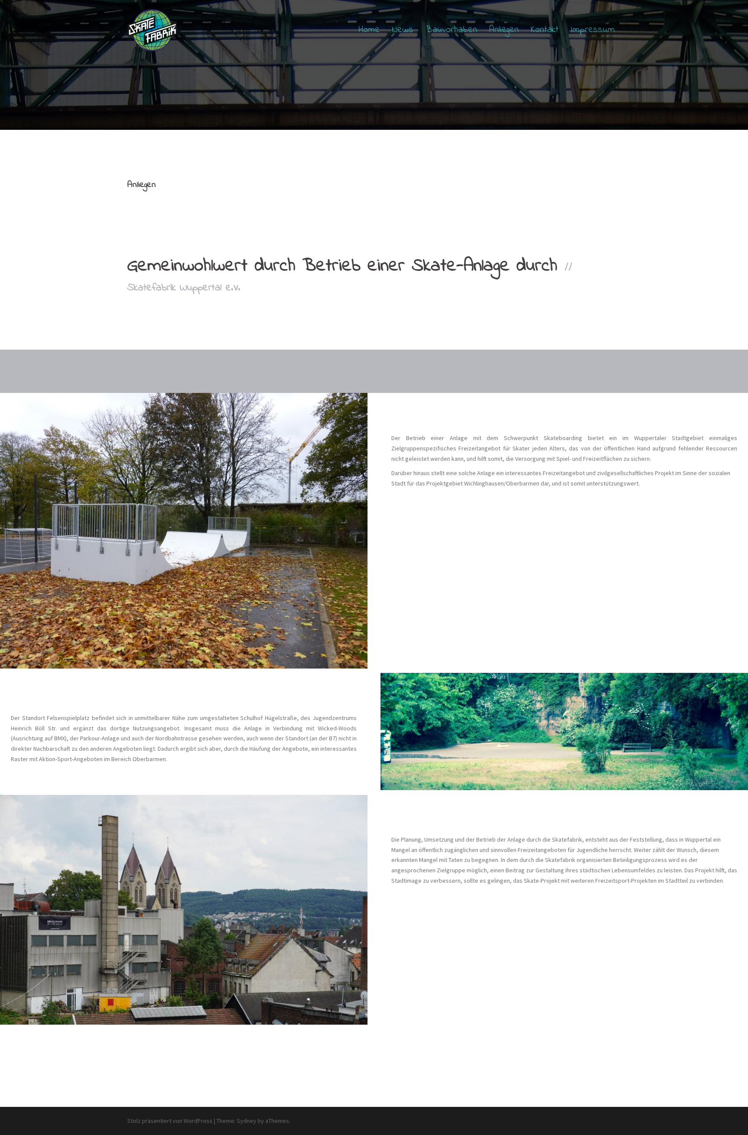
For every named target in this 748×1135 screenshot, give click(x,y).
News (402, 29)
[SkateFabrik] (152, 29)
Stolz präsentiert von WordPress (170, 1121)
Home (369, 29)
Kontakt (544, 29)
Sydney (246, 1121)
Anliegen (504, 29)
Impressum (593, 29)
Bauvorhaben (451, 29)
